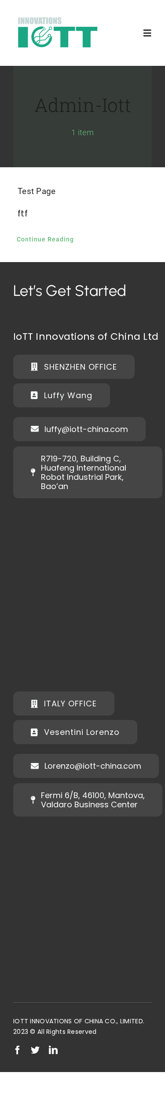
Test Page (37, 191)
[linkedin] (53, 1050)
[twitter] (35, 1050)
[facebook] (17, 1050)
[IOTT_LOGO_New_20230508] (57, 15)
